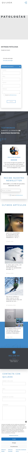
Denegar (14, 442)
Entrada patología (8, 58)
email (3, 76)
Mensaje (4, 88)
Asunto (4, 82)
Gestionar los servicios (13, 435)
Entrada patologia (8, 60)
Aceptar (14, 439)
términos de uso (19, 195)
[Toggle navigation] (26, 3)
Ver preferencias (14, 446)
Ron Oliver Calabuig (14, 157)
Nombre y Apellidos (7, 380)
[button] (26, 421)
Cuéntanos (5, 404)
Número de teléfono (8, 396)
